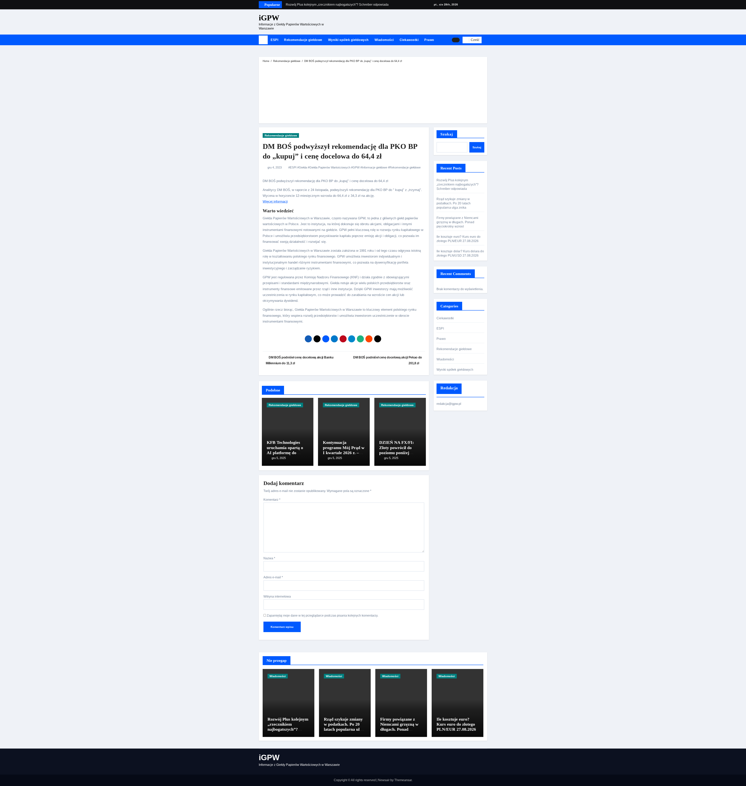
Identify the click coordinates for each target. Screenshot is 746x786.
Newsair (384, 780)
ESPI (274, 40)
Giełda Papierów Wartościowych (329, 167)
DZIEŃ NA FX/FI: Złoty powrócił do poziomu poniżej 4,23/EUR (396, 450)
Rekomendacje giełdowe (303, 40)
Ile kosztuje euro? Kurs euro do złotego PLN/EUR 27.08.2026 (456, 724)
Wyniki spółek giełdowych (348, 40)
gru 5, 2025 (279, 458)
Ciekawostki (409, 40)
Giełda (303, 167)
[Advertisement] (373, 92)
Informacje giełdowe (374, 167)
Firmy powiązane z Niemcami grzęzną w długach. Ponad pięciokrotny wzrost (457, 222)
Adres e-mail (273, 577)
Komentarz (271, 499)
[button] (486, 40)
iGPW (269, 17)
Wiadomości (384, 40)
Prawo (429, 40)
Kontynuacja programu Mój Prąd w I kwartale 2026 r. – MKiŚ (343, 450)
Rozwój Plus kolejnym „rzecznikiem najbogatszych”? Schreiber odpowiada (458, 184)
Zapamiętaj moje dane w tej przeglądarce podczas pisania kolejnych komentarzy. (322, 615)
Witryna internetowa (277, 596)
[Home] (263, 40)
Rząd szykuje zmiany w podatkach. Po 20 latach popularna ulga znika (454, 203)
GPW (356, 167)
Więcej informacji (275, 201)
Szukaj (446, 134)
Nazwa (269, 558)
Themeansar (403, 780)
